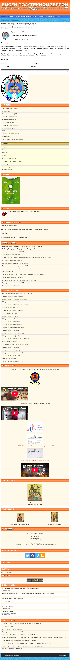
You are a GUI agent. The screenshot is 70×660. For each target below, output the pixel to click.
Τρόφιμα (4, 147)
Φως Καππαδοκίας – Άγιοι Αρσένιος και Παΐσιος (15, 263)
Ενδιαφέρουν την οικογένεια (9, 119)
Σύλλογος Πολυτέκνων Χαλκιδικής (11, 355)
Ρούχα (3, 150)
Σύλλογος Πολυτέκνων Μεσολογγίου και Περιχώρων (16, 338)
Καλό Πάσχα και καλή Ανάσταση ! (11, 254)
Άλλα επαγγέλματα (7, 169)
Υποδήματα (5, 152)
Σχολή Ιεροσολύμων (7, 271)
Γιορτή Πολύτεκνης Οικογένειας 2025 (11, 268)
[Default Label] (42, 555)
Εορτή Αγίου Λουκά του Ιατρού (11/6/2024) (13, 632)
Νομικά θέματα (6, 136)
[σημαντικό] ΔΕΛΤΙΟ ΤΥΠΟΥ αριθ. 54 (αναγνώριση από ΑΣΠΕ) (19, 634)
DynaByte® (63, 655)
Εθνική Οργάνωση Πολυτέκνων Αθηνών (12, 310)
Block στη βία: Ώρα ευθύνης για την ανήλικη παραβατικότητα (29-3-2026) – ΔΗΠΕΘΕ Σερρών (26, 257)
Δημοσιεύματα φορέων (8, 122)
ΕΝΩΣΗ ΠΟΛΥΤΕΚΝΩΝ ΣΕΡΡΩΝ (35, 4)
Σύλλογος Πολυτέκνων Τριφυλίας (11, 350)
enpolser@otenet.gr (37, 539)
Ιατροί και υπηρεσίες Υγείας (9, 158)
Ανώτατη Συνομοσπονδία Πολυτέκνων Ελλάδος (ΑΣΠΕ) (17, 293)
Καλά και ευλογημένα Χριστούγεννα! (12, 260)
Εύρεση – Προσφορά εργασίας (10, 125)
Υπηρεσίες (5, 164)
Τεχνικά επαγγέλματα (8, 167)
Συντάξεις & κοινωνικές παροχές (10, 133)
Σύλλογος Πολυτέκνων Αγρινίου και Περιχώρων (14, 299)
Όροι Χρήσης (5, 20)
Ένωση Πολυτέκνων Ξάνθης (9, 341)
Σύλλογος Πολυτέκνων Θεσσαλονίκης (12, 324)
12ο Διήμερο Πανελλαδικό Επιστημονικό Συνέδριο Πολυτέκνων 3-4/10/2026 (22, 246)
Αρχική (3, 16)
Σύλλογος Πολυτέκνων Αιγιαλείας (11, 302)
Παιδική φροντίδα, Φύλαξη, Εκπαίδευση (12, 161)
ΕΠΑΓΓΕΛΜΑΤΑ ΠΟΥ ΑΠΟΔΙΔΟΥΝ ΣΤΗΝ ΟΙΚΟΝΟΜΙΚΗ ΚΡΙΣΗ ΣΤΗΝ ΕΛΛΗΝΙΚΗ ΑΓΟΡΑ (35, 369)
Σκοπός (10, 16)
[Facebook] (32, 555)
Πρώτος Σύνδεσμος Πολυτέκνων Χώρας (12, 361)
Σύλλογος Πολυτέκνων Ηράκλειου (11, 321)
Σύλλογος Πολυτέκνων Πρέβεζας (10, 347)
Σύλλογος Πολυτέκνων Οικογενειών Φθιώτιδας (14, 353)
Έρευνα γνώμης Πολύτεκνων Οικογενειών (13, 277)
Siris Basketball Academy (9, 225)
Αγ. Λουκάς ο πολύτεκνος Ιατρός (20, 524)
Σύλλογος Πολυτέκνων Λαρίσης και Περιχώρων (14, 333)
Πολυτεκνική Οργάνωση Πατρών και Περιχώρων (15, 344)
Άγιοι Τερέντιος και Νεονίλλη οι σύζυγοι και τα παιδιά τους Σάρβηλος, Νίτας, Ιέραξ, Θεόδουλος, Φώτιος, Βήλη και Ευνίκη (34, 637)
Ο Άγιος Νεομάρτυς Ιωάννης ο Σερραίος (12, 629)
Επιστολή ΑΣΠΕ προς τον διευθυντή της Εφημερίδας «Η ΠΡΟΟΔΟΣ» (20, 640)
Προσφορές (4, 233)
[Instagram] (37, 555)
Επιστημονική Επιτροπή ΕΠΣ (9, 114)
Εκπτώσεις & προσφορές (8, 128)
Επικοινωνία (15, 20)
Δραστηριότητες (6, 111)
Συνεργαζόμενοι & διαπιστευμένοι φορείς (13, 139)
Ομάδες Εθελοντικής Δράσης (9, 116)
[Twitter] (27, 555)
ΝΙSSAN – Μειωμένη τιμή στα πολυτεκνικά (14, 237)
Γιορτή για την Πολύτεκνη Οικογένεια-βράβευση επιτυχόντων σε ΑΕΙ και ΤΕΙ (22, 646)
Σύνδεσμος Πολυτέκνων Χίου (9, 358)
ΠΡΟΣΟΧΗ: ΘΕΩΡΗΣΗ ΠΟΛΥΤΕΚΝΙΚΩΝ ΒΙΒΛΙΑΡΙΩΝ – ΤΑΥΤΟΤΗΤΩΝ (21, 623)
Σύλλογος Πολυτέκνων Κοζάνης (10, 330)
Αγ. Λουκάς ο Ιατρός (7, 626)
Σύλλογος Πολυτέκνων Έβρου (10, 316)
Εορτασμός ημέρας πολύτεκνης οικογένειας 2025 (15, 266)
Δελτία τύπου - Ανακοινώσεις (25, 27)
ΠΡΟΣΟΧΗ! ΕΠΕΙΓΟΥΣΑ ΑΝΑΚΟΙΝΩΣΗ (12, 649)
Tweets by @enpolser (6, 572)
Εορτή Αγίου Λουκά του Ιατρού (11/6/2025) (13, 283)
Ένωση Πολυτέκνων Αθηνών (9, 313)
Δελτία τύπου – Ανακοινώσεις (10, 108)
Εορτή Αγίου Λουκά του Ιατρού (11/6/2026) (13, 251)
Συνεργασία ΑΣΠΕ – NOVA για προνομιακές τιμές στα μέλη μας (19, 280)
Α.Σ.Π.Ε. (4, 131)
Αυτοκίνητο (5, 155)
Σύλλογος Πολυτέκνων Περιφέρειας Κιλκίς (13, 327)
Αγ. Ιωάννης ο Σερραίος (54, 524)
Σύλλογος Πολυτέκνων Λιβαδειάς (11, 336)
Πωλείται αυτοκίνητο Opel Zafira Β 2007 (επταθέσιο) (24, 211)
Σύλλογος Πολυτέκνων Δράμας (10, 307)
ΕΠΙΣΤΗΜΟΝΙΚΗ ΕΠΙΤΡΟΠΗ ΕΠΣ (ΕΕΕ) (26, 16)
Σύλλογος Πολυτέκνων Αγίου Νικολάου (12, 296)
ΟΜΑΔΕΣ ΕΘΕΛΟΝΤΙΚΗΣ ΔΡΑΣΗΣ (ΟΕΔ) (50, 16)
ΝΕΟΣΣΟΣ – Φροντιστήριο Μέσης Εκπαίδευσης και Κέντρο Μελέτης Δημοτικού (25, 229)
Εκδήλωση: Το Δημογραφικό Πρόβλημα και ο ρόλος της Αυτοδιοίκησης (20, 249)
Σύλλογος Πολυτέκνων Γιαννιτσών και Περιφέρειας (15, 304)
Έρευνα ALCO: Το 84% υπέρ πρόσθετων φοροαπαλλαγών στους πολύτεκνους (23, 274)
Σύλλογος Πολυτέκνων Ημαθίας (10, 319)
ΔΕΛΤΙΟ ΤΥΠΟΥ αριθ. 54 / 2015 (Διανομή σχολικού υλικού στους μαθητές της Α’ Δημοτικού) (26, 643)
